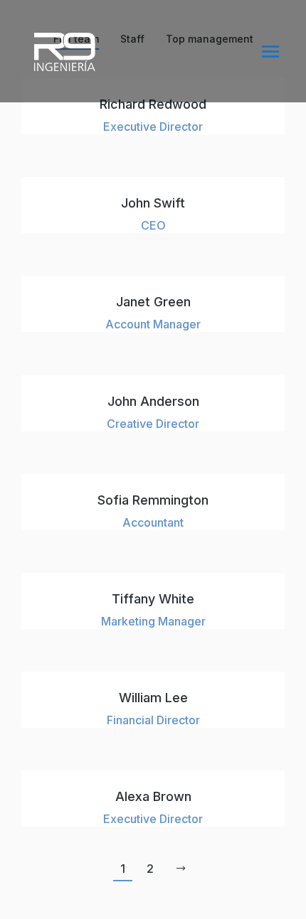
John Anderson (153, 401)
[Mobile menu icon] (270, 51)
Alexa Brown (153, 796)
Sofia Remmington (153, 500)
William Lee (153, 697)
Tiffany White (153, 598)
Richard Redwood (153, 104)
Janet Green (153, 301)
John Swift (153, 202)
